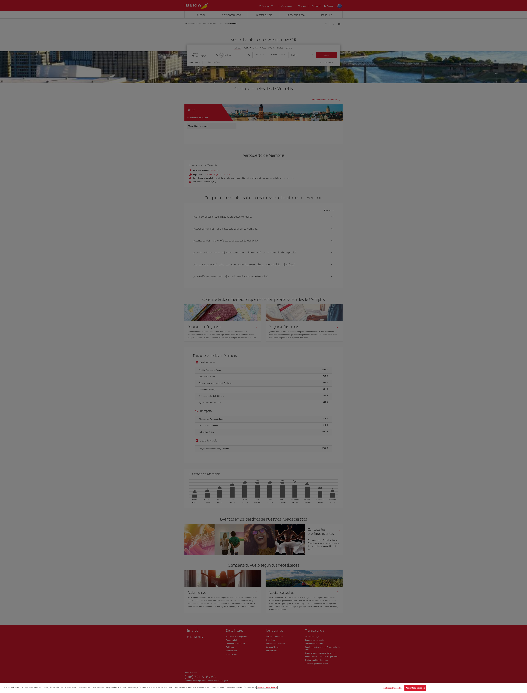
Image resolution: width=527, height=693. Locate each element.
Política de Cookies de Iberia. (267, 687)
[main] (263, 688)
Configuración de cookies (392, 688)
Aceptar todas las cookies (415, 688)
